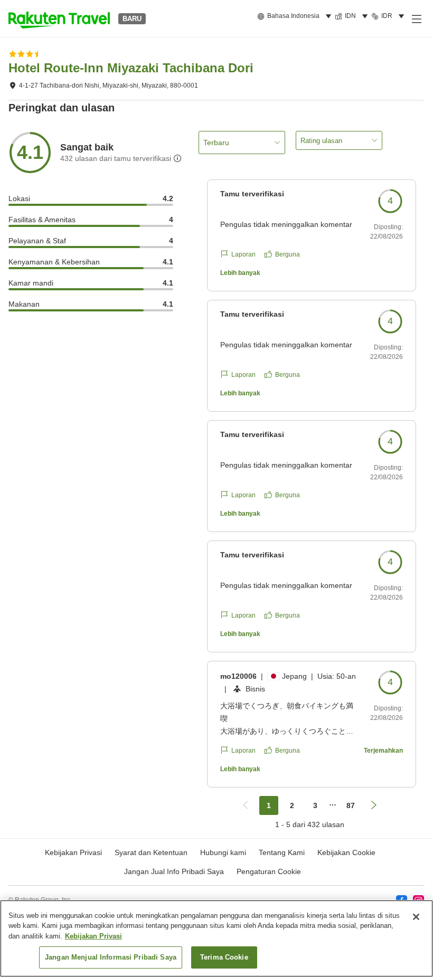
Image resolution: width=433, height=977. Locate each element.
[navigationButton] (245, 805)
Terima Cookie (224, 957)
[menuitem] (296, 16)
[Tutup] (416, 916)
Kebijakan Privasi (93, 936)
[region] (216, 938)
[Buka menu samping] (416, 18)
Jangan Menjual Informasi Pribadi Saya (110, 957)
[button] (59, 18)
